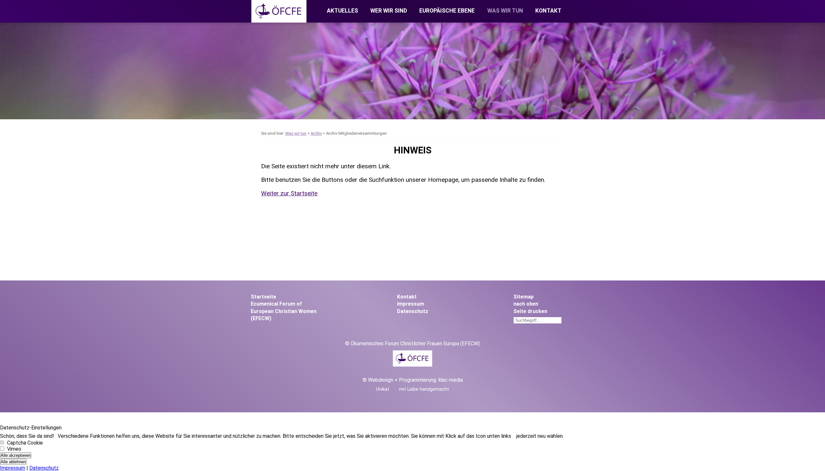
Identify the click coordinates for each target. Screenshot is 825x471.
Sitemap (523, 297)
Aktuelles (342, 10)
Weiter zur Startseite (289, 193)
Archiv (316, 133)
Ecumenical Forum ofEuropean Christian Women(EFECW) (283, 311)
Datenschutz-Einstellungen (31, 428)
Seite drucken (530, 311)
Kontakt (548, 10)
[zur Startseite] (278, 21)
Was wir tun (505, 10)
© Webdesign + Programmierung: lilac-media (413, 380)
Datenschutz (412, 311)
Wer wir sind (388, 10)
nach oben (525, 304)
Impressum (410, 304)
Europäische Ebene (447, 10)
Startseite (263, 297)
